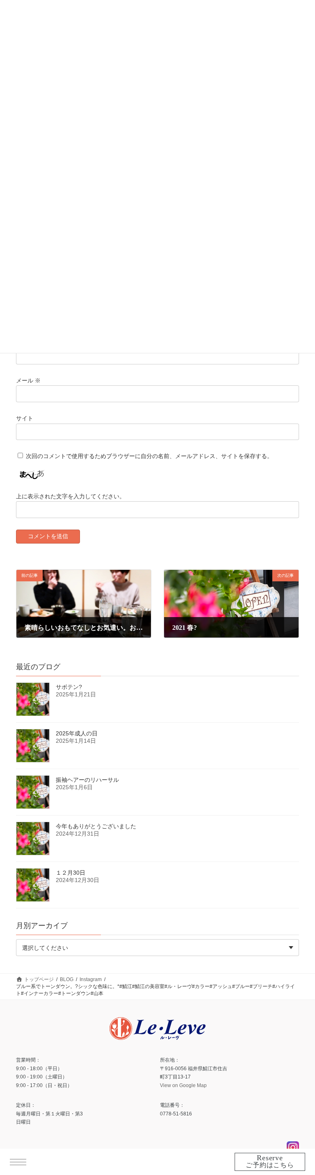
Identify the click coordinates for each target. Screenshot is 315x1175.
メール (28, 380)
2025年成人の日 (77, 733)
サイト (24, 418)
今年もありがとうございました (96, 826)
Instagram (293, 1147)
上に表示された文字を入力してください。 (70, 496)
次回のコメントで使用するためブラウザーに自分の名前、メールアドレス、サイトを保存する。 (149, 456)
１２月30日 (70, 872)
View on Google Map (183, 1085)
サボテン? (69, 687)
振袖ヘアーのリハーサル (87, 779)
